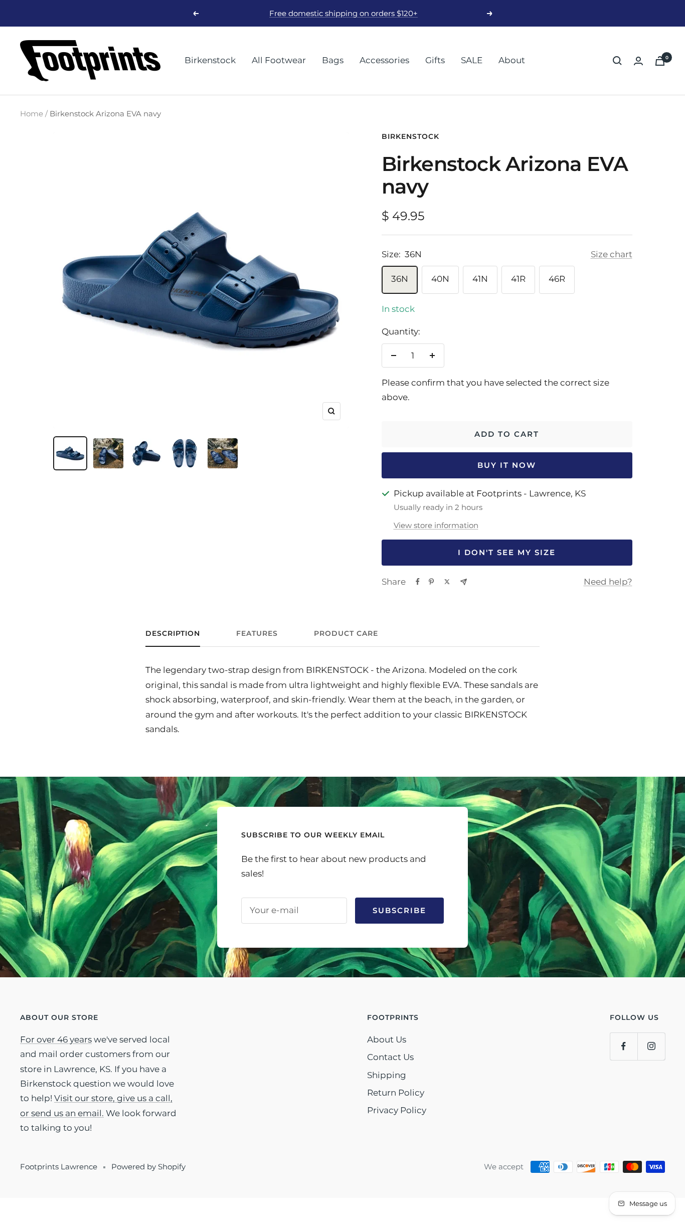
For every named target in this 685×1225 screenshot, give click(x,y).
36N (399, 279)
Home (31, 113)
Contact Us (390, 1057)
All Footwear (279, 60)
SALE (471, 60)
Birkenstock (210, 60)
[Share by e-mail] (463, 582)
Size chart (611, 254)
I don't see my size (507, 552)
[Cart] (660, 61)
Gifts (435, 60)
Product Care (346, 633)
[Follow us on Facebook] (623, 1046)
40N (440, 279)
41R (518, 279)
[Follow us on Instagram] (651, 1046)
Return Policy (395, 1093)
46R (557, 279)
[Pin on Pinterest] (431, 581)
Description (172, 633)
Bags (333, 60)
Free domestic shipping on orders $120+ (343, 13)
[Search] (617, 60)
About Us (386, 1039)
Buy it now (506, 465)
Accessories (384, 60)
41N (480, 279)
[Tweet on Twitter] (447, 581)
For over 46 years (56, 1039)
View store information (436, 525)
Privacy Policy (396, 1110)
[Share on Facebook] (418, 581)
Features (257, 633)
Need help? (608, 582)
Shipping (386, 1075)
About (511, 60)
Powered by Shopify (148, 1166)
